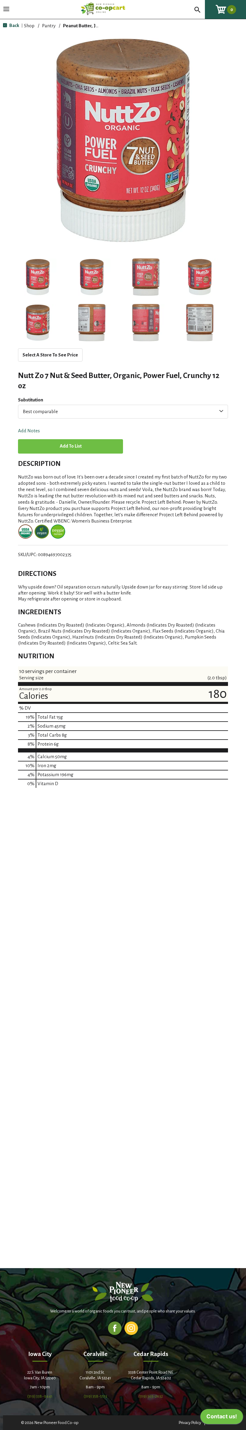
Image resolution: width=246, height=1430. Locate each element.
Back (13, 25)
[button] (38, 277)
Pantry (49, 25)
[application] (221, 1418)
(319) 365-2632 (151, 1396)
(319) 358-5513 (95, 1396)
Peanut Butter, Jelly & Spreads (94, 25)
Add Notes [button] (29, 430)
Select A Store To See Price (50, 354)
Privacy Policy (189, 1422)
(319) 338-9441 (39, 1396)
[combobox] (123, 411)
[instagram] (131, 1328)
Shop (29, 25)
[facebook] (115, 1328)
